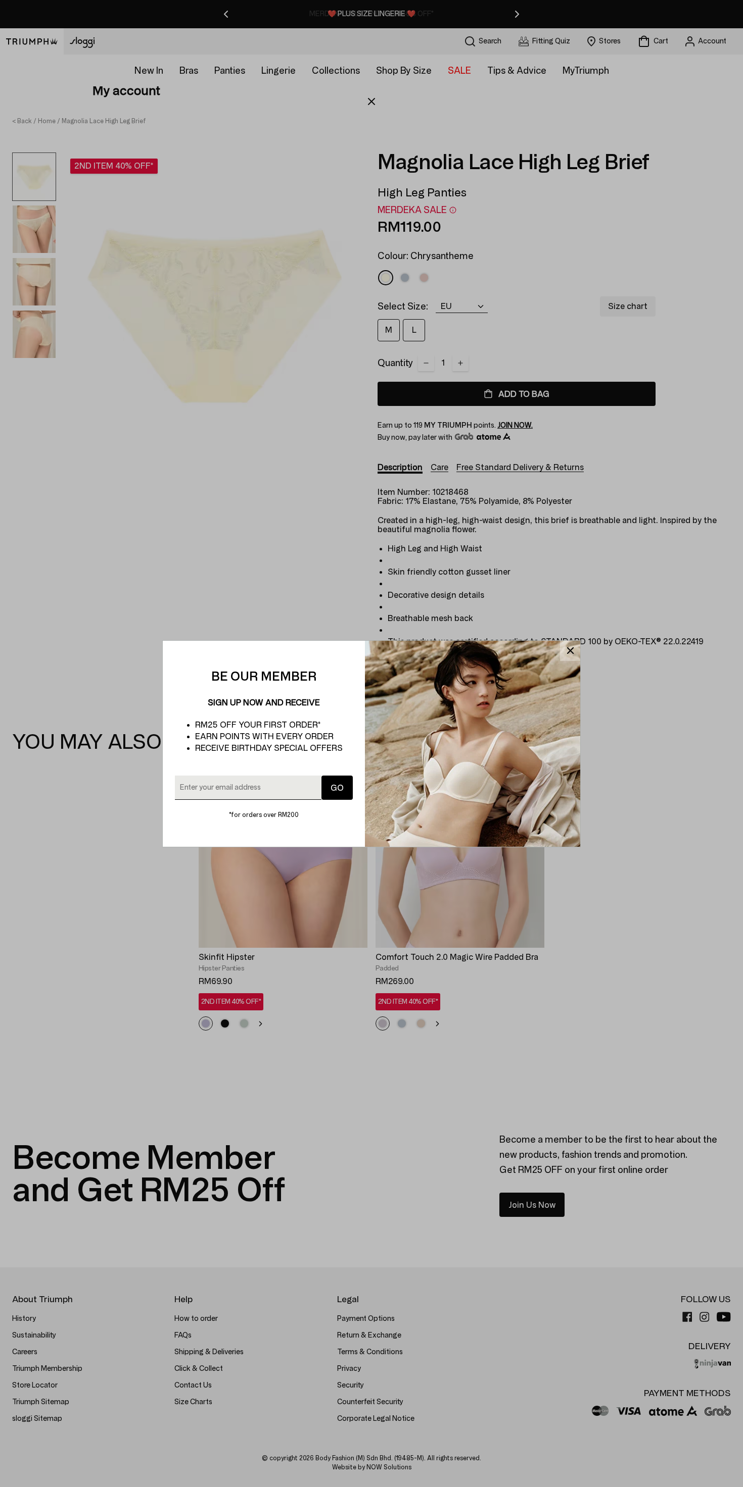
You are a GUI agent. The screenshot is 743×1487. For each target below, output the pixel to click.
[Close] (570, 651)
